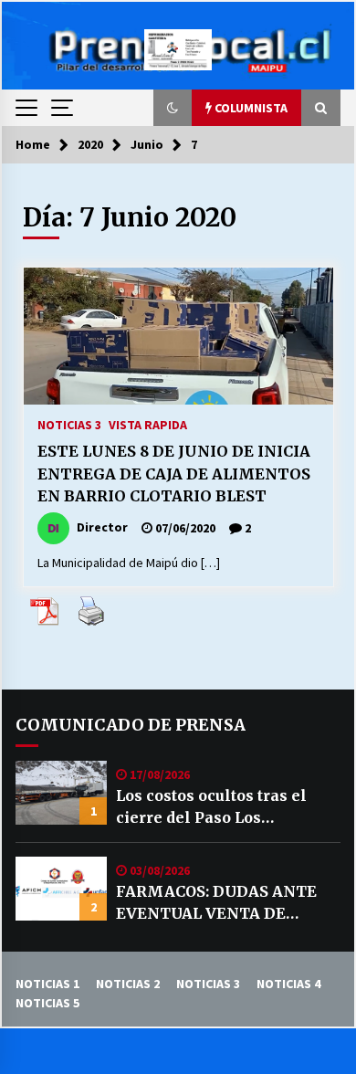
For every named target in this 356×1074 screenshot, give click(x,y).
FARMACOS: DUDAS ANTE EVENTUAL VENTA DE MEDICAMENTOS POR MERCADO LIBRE (216, 903)
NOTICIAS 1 (47, 983)
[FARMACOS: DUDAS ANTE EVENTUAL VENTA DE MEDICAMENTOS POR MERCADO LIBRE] (61, 889)
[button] (172, 108)
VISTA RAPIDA (148, 423)
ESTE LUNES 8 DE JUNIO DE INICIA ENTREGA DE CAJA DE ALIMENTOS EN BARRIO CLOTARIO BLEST (173, 473)
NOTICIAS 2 (128, 983)
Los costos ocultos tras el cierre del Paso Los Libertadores (211, 807)
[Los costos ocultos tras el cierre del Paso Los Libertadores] (61, 793)
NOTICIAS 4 (288, 983)
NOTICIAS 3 (69, 423)
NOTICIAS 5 (47, 1003)
